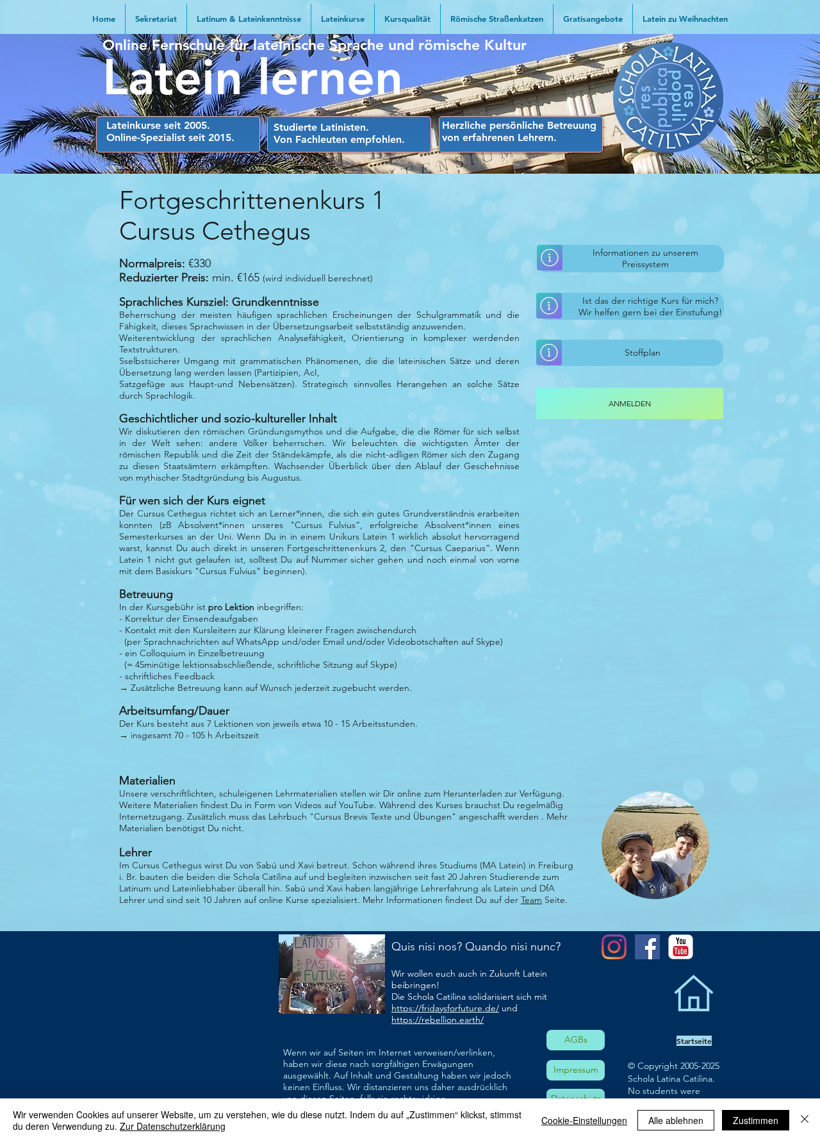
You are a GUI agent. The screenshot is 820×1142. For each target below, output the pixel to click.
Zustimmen (755, 1120)
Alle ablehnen (675, 1120)
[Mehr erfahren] (549, 257)
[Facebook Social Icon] (647, 946)
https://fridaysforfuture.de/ (445, 1008)
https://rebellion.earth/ (437, 1019)
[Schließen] (804, 1120)
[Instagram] (614, 946)
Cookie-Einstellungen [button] (584, 1120)
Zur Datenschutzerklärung (173, 1126)
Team (531, 900)
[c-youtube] (680, 946)
